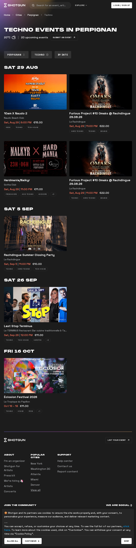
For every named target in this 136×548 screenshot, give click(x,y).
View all (35, 490)
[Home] (14, 5)
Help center (65, 461)
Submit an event (62, 37)
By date (63, 54)
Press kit (9, 475)
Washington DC (40, 469)
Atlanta (36, 474)
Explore (80, 5)
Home (7, 14)
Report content (67, 471)
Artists (8, 486)
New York (36, 463)
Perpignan (33, 14)
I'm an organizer (14, 461)
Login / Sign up (121, 5)
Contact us (64, 466)
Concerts (10, 491)
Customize (30, 541)
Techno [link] (48, 14)
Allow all (12, 541)
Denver (35, 485)
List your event (117, 440)
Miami (34, 479)
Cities (19, 14)
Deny (126, 541)
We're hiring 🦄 (13, 481)
